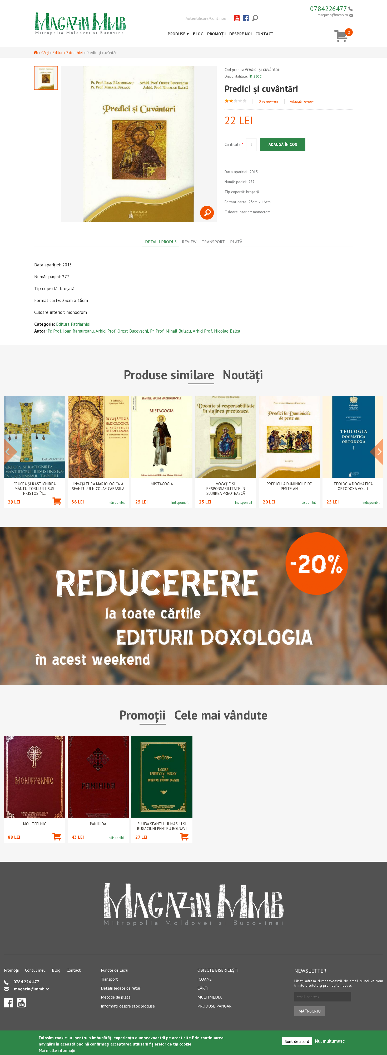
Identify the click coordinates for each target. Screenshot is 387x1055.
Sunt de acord (297, 1041)
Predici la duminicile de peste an (289, 486)
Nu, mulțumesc (330, 1041)
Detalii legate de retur (120, 988)
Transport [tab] (213, 241)
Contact (264, 33)
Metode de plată (116, 997)
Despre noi (240, 33)
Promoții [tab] (142, 715)
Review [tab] (189, 241)
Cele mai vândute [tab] (221, 715)
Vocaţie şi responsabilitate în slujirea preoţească (225, 489)
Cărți (45, 52)
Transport (109, 979)
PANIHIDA (98, 824)
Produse (176, 33)
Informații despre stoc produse (128, 1006)
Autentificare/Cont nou (206, 18)
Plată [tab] (236, 241)
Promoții (216, 33)
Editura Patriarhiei (68, 52)
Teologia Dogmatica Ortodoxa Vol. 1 (353, 486)
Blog (198, 33)
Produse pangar (214, 1006)
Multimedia (209, 997)
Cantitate (234, 144)
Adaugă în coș (283, 144)
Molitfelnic (34, 824)
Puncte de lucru (114, 970)
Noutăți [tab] (243, 374)
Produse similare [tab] (169, 374)
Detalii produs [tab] (161, 241)
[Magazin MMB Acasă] (80, 23)
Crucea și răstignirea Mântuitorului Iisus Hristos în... (34, 489)
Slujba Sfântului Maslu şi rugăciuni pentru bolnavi (162, 826)
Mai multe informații (57, 1050)
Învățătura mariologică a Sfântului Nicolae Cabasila (98, 486)
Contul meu (35, 970)
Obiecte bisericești (218, 970)
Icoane (204, 979)
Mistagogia (162, 484)
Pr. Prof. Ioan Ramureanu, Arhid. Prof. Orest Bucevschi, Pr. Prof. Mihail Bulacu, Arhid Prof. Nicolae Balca (144, 331)
